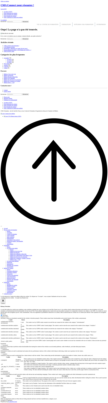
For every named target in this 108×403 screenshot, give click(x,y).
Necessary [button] (3, 313)
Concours (6, 66)
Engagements (10, 288)
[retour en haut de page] (54, 224)
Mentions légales (8, 98)
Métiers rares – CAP (15, 259)
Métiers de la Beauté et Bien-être (18, 254)
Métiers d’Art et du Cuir (10, 74)
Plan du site (7, 97)
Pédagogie (9, 262)
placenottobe (10, 244)
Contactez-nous (11, 291)
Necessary (5, 315)
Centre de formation (12, 234)
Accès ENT (4, 9)
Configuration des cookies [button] (7, 298)
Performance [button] (4, 348)
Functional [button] (3, 343)
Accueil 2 (9, 59)
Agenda (6, 65)
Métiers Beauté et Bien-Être (11, 77)
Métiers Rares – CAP (9, 82)
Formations (66, 24)
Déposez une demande (12, 279)
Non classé (6, 63)
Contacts (9, 242)
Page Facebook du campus (10, 14)
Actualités (6, 58)
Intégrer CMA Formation (83, 24)
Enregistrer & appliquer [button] (6, 400)
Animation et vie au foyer (13, 239)
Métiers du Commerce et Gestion (12, 81)
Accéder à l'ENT (8, 11)
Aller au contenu (5, 1)
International (10, 264)
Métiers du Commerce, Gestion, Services (20, 258)
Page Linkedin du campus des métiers (13, 17)
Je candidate (4, 20)
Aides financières (11, 276)
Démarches (10, 274)
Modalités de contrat (12, 285)
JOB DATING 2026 (9, 51)
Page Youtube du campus (10, 16)
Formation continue (12, 272)
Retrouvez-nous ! (11, 278)
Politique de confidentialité (10, 100)
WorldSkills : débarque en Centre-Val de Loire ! (16, 48)
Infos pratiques (10, 237)
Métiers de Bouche (8, 75)
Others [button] (2, 395)
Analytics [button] (3, 352)
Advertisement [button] (4, 371)
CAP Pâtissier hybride (9, 47)
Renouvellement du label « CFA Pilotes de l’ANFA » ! (17, 50)
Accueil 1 (9, 62)
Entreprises (101, 24)
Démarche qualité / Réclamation (15, 241)
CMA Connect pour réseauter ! (11, 45)
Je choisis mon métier (12, 248)
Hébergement (10, 238)
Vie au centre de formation (47, 24)
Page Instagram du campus (10, 13)
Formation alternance (12, 271)
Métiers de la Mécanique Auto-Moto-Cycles (21, 255)
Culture (6, 68)
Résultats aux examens (12, 265)
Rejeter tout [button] (25, 298)
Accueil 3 (9, 61)
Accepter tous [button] (18, 298)
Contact (6, 90)
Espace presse (7, 91)
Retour (8, 231)
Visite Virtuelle (10, 235)
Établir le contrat (11, 286)
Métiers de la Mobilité (9, 78)
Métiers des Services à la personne (12, 79)
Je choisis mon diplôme (13, 261)
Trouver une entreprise (12, 275)
